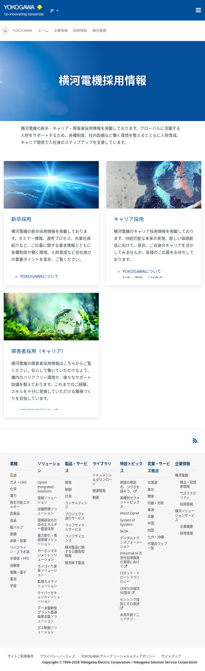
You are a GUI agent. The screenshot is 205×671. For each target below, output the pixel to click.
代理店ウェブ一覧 (157, 545)
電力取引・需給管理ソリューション (47, 539)
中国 (151, 523)
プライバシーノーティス (57, 656)
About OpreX (130, 513)
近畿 (151, 516)
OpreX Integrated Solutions (46, 486)
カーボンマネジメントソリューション (47, 554)
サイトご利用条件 (21, 656)
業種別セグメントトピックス (130, 502)
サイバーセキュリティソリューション (49, 596)
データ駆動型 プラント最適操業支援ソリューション (47, 614)
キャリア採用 (129, 219)
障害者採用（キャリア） (38, 351)
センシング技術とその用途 (130, 601)
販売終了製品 (74, 562)
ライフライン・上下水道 (20, 549)
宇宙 (13, 585)
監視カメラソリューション (47, 583)
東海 (151, 509)
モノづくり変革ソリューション (47, 570)
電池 (13, 579)
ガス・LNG (18, 482)
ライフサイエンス (74, 538)
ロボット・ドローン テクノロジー (130, 577)
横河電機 (181, 475)
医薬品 (15, 513)
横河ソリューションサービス (184, 515)
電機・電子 (18, 572)
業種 (14, 463)
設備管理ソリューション (47, 511)
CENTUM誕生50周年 (130, 590)
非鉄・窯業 (18, 540)
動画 (95, 497)
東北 (151, 489)
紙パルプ (16, 527)
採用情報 (80, 30)
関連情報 (99, 490)
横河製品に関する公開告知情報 (74, 551)
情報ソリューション (47, 500)
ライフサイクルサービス (74, 527)
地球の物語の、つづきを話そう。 (130, 486)
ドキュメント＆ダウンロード (102, 479)
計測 (68, 496)
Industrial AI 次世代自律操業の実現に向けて (131, 559)
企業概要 (186, 526)
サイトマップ (171, 656)
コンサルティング (76, 505)
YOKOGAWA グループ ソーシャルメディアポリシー (118, 656)
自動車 (15, 565)
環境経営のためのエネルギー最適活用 (47, 524)
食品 (13, 520)
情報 (68, 482)
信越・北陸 (156, 503)
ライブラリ (101, 463)
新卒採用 (21, 219)
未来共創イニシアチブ (130, 616)
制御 (68, 489)
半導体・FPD (19, 558)
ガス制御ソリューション (47, 629)
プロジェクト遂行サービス (74, 516)
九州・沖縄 (156, 537)
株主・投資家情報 (188, 484)
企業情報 (61, 30)
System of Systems (127, 522)
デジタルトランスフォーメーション (131, 542)
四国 (151, 530)
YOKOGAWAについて (39, 276)
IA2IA (124, 531)
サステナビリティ (188, 495)
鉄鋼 (13, 534)
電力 (13, 495)
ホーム (43, 30)
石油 (13, 475)
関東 (151, 496)
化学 (13, 489)
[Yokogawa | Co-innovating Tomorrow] (25, 10)
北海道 (152, 482)
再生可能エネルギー (20, 504)
